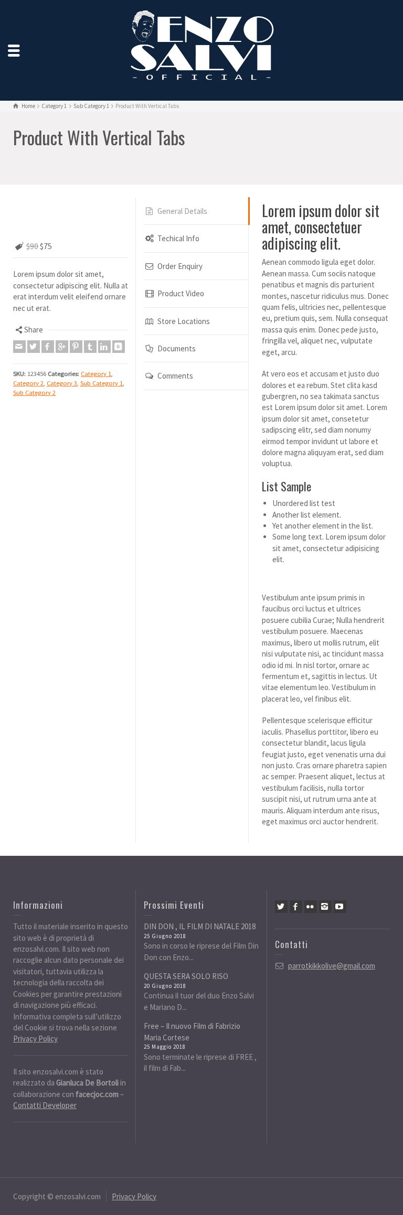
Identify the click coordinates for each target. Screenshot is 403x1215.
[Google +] (62, 312)
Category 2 (28, 348)
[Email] (19, 312)
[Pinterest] (76, 312)
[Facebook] (47, 312)
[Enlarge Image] (70, 199)
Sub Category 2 (34, 357)
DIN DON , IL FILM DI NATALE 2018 (200, 926)
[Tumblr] (90, 312)
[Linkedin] (104, 312)
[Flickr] (310, 906)
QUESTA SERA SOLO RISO (186, 976)
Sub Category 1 (101, 348)
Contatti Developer (45, 1105)
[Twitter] (33, 312)
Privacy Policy (35, 1039)
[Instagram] (325, 906)
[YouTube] (340, 906)
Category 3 (62, 348)
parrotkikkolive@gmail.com (331, 966)
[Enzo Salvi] (201, 49)
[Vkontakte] (118, 312)
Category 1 (96, 338)
